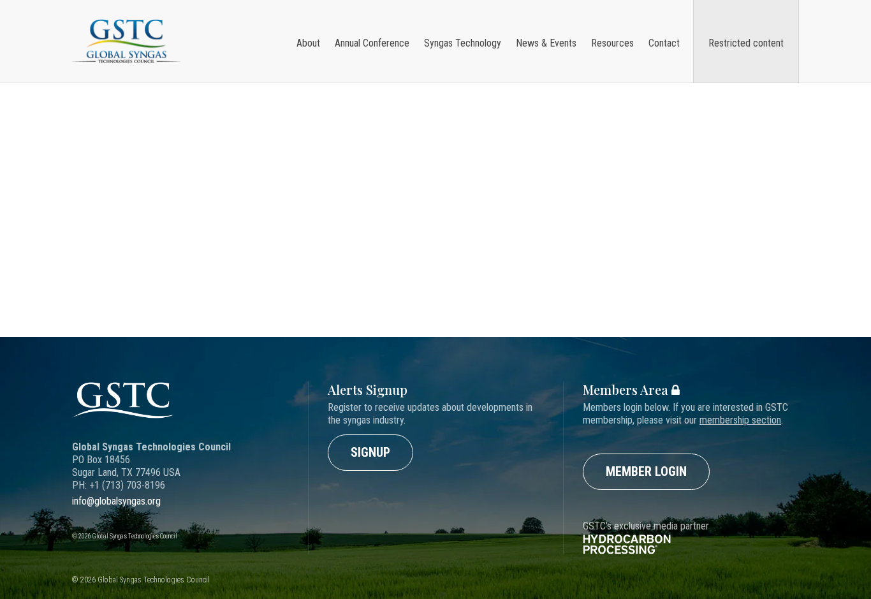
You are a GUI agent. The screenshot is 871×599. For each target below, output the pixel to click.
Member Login (646, 471)
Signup (370, 452)
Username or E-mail (327, 130)
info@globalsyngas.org (116, 501)
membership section (740, 420)
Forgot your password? (334, 272)
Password (311, 177)
